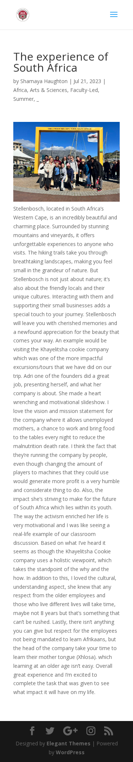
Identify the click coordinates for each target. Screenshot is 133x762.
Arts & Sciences (48, 89)
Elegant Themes (69, 743)
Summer (23, 98)
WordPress (70, 752)
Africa (20, 89)
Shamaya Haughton (44, 81)
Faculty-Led (84, 89)
